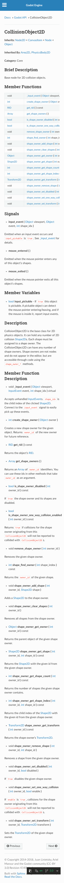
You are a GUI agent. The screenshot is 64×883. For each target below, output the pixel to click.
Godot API (20, 17)
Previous (14, 846)
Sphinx (21, 873)
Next (51, 846)
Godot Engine (34, 5)
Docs (7, 17)
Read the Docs (13, 876)
